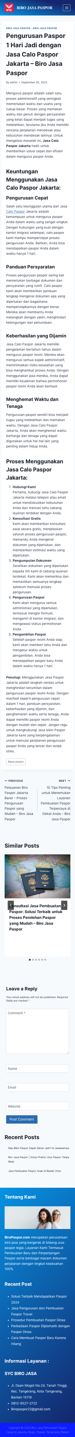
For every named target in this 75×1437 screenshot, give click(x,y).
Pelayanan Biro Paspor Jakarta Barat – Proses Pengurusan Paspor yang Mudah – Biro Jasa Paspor (19, 800)
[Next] (64, 905)
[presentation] (37, 876)
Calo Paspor (15, 211)
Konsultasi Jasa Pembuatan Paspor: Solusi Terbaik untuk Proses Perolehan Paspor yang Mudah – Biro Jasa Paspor (35, 917)
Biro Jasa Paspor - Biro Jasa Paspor (31, 28)
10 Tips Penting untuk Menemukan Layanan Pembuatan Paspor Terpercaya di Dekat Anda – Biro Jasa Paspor (55, 800)
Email (12, 1087)
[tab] (30, 960)
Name (12, 1069)
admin (14, 82)
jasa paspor (16, 761)
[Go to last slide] (11, 905)
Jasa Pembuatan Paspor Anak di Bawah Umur (34, 1171)
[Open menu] (66, 7)
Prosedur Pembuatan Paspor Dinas (38, 1320)
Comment (17, 1013)
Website (14, 1106)
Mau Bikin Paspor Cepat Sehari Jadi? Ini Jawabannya (38, 1148)
